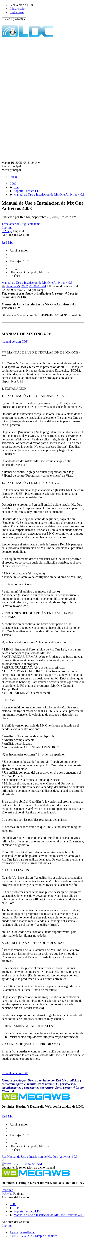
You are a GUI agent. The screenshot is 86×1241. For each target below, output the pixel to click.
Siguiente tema (31, 224)
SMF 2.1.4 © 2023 (22, 1236)
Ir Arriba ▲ (27, 1232)
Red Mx (7, 242)
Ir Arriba (7, 1193)
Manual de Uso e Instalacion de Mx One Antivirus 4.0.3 (37, 282)
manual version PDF (15, 341)
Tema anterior (10, 224)
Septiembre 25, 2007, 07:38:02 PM (24, 286)
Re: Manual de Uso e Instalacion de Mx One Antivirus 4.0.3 (40, 1156)
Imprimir (7, 227)
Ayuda (14, 1232)
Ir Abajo (7, 231)
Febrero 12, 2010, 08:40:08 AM (22, 1164)
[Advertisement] (43, 75)
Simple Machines (46, 1236)
